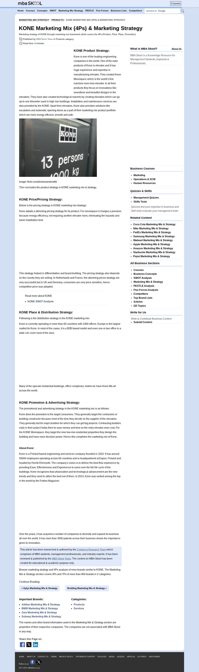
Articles (138, 301)
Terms (54, 657)
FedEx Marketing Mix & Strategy (152, 232)
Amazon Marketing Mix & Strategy (153, 248)
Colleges (101, 657)
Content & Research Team (91, 549)
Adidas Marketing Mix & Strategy (41, 604)
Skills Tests (140, 201)
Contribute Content (85, 657)
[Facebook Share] (22, 646)
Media (112, 657)
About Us (177, 48)
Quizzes (120, 657)
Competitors (141, 293)
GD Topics (140, 305)
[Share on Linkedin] (35, 646)
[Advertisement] (45, 70)
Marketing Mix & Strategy (148, 282)
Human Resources (145, 183)
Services (79, 608)
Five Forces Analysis (146, 290)
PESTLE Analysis (144, 286)
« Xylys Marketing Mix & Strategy (39, 588)
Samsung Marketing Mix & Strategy (154, 236)
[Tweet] (28, 646)
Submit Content (143, 322)
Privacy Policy (66, 657)
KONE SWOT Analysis (41, 301)
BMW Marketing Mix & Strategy (40, 608)
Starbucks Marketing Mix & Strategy (154, 252)
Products (79, 604)
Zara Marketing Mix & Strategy (39, 612)
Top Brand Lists (143, 298)
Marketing (139, 175)
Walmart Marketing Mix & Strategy (153, 240)
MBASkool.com (34, 668)
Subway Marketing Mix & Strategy (41, 616)
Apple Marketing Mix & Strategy (151, 244)
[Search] (183, 11)
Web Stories (154, 657)
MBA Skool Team (44, 39)
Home (21, 657)
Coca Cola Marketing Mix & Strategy (154, 224)
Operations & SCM (144, 179)
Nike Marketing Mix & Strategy (151, 228)
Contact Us (43, 657)
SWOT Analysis (143, 278)
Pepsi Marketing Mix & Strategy (151, 256)
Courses (175, 3)
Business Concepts (145, 274)
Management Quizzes (146, 197)
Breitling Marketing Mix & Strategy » (87, 588)
